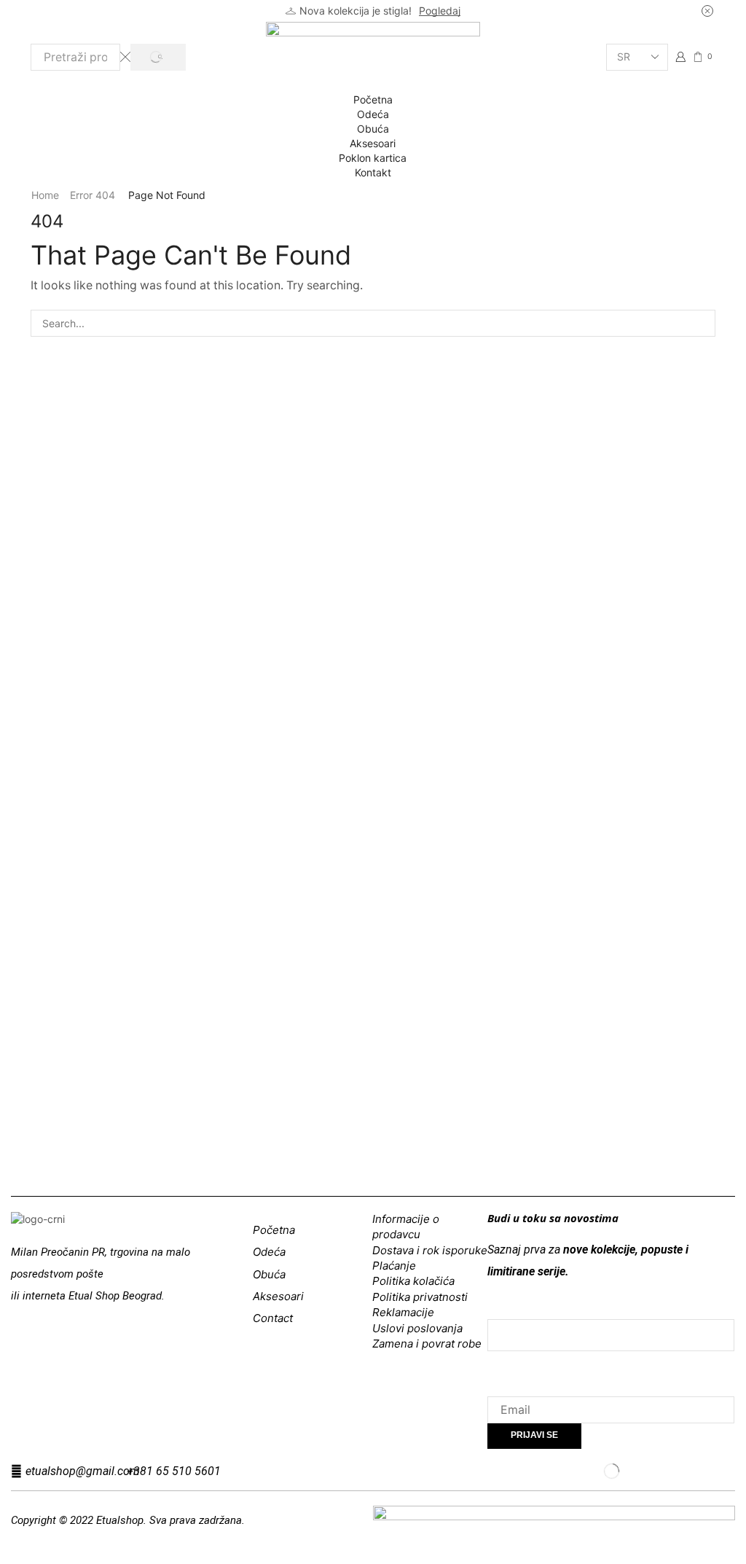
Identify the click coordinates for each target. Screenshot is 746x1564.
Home (45, 195)
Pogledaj (439, 10)
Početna (373, 99)
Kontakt (373, 172)
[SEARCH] (701, 323)
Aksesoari (373, 143)
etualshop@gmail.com (82, 1471)
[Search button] (157, 57)
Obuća (373, 128)
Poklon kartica (373, 158)
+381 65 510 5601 (174, 1471)
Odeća (373, 114)
